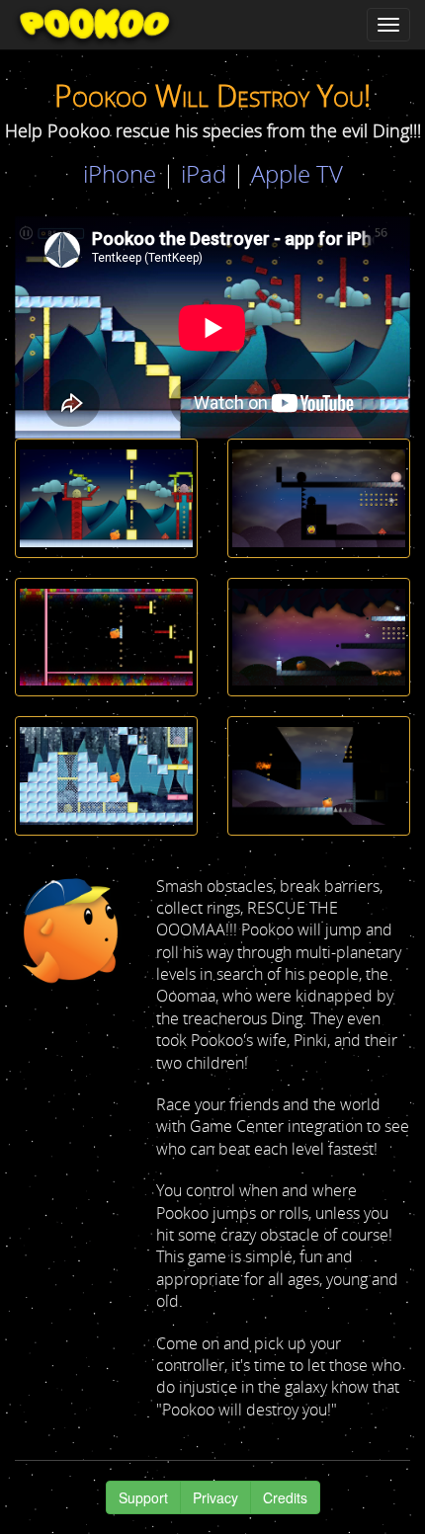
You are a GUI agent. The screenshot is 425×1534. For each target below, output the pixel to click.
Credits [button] (285, 1497)
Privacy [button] (215, 1497)
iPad (203, 173)
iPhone (119, 173)
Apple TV (297, 173)
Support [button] (143, 1497)
